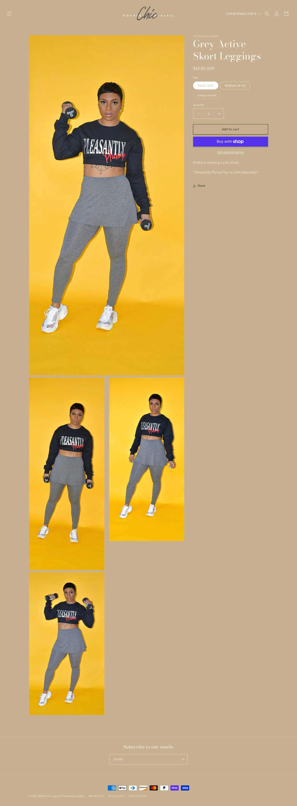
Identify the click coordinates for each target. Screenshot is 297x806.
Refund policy (96, 795)
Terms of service (137, 795)
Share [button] (201, 186)
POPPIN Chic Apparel (49, 796)
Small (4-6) (206, 86)
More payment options (230, 152)
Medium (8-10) (235, 86)
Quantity (198, 105)
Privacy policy (116, 795)
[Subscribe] (182, 759)
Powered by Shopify (73, 796)
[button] (9, 13)
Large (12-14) (209, 96)
